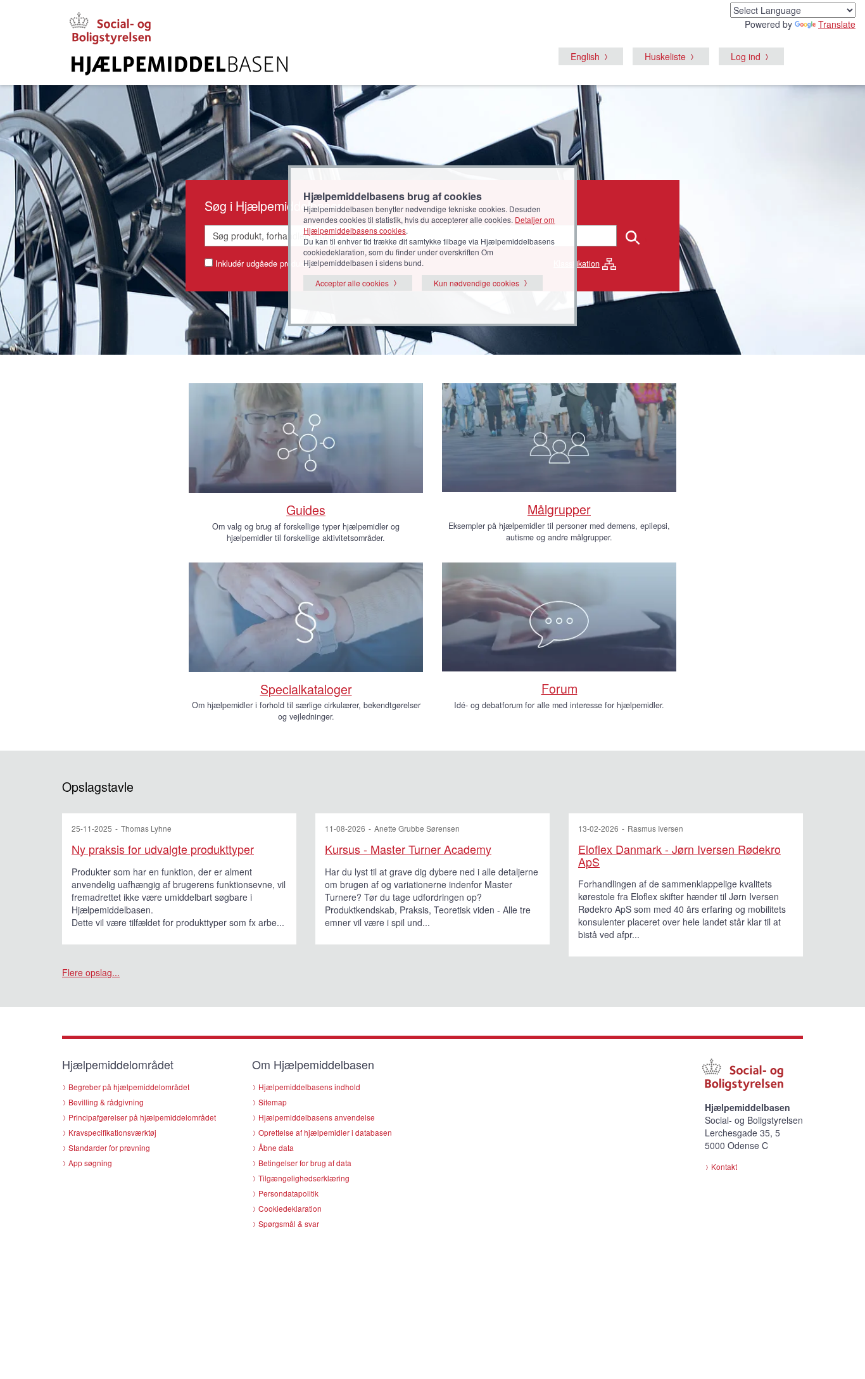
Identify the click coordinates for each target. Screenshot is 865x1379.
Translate (837, 24)
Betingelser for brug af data (304, 1162)
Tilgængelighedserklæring (304, 1177)
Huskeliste (665, 56)
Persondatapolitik (288, 1193)
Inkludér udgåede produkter (264, 263)
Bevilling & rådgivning (106, 1101)
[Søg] (633, 236)
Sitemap (272, 1101)
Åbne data (276, 1147)
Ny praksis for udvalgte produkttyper (163, 849)
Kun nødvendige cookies (476, 282)
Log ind (746, 56)
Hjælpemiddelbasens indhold (309, 1086)
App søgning (90, 1162)
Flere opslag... (91, 972)
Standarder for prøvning (109, 1147)
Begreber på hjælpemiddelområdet (128, 1086)
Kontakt (724, 1166)
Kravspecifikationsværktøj (112, 1132)
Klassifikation (576, 263)
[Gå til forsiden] (278, 65)
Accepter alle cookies (352, 282)
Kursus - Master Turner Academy (408, 849)
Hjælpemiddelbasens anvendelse (316, 1117)
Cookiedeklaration (290, 1208)
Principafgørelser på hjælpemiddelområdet (142, 1117)
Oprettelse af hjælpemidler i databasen (325, 1132)
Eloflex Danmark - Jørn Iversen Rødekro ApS (679, 855)
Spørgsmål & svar (288, 1223)
